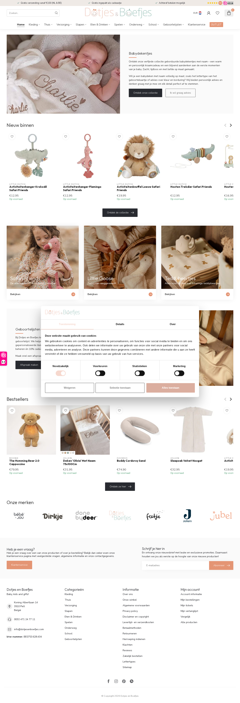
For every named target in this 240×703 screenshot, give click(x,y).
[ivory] (71, 453)
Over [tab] (173, 324)
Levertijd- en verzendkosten (138, 622)
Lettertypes (129, 661)
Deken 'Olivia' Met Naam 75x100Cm (79, 462)
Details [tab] (120, 324)
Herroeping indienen (134, 639)
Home (21, 24)
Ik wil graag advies (180, 92)
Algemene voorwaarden (136, 605)
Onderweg (135, 24)
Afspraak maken (29, 365)
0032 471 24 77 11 (24, 619)
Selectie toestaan (120, 387)
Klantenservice (196, 24)
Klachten (127, 644)
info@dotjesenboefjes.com (29, 629)
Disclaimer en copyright (136, 616)
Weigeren (69, 387)
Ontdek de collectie (118, 212)
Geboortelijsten (172, 24)
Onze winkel (130, 599)
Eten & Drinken (99, 24)
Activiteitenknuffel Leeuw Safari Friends (138, 188)
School (152, 24)
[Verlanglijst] (217, 13)
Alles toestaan (170, 387)
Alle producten (189, 622)
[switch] (100, 373)
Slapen (80, 24)
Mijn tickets (187, 605)
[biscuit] (65, 453)
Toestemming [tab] (67, 324)
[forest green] (68, 453)
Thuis (47, 24)
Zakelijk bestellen (132, 656)
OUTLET (216, 24)
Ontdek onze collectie (145, 92)
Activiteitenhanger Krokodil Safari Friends (28, 188)
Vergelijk (185, 616)
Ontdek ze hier (118, 486)
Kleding (33, 24)
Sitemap (127, 667)
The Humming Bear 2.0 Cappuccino (24, 462)
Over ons (128, 594)
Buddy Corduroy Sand (131, 460)
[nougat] (63, 453)
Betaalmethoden (132, 628)
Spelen (118, 24)
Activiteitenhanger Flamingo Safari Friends (82, 188)
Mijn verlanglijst (189, 611)
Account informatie (191, 594)
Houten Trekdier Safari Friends (191, 186)
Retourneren (130, 633)
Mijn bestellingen (190, 599)
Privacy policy (130, 611)
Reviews (127, 650)
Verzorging (63, 24)
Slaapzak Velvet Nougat (186, 460)
